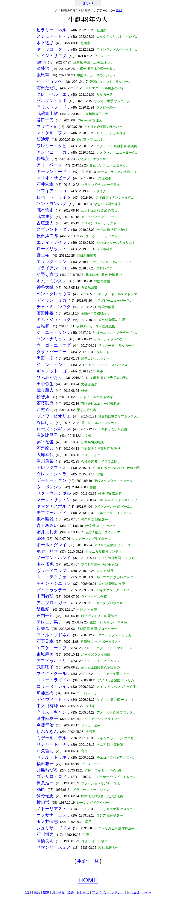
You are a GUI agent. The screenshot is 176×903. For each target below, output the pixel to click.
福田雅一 (45, 763)
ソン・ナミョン (51, 338)
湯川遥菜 (45, 461)
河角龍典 (45, 448)
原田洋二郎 (47, 235)
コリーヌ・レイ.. (52, 686)
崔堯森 (42, 628)
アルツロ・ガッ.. (52, 602)
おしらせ (82, 892)
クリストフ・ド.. (52, 107)
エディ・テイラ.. (52, 242)
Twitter (146, 892)
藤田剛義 (45, 313)
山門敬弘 (45, 596)
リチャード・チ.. (52, 744)
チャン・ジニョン (53, 583)
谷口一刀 (45, 120)
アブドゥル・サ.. (52, 660)
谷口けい (45, 422)
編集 (37, 892)
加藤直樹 (45, 692)
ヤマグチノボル (51, 506)
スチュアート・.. (52, 36)
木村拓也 (45, 564)
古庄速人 (45, 223)
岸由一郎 (45, 615)
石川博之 (45, 834)
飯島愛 (42, 609)
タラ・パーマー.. (52, 351)
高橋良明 (45, 840)
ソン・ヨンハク (51, 203)
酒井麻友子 (47, 718)
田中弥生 (45, 383)
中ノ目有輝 (47, 705)
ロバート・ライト (53, 197)
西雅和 (42, 326)
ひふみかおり (49, 377)
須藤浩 (42, 68)
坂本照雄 (45, 519)
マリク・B (46, 126)
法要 (70, 892)
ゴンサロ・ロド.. (52, 776)
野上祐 (42, 255)
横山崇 (42, 802)
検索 (46, 892)
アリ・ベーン (49, 165)
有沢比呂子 (47, 435)
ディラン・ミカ (51, 300)
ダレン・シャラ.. (52, 474)
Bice (40, 538)
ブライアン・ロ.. (52, 268)
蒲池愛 (42, 139)
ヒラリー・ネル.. (52, 29)
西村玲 (42, 409)
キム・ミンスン (51, 280)
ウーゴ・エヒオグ (53, 345)
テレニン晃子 (49, 622)
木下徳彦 (45, 42)
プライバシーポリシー (108, 892)
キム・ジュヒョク (53, 319)
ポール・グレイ (51, 544)
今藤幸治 (45, 725)
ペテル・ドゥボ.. (52, 757)
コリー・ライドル (53, 680)
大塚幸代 (45, 454)
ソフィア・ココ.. (52, 190)
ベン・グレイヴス (53, 293)
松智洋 (42, 396)
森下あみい (47, 525)
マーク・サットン (53, 499)
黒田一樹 (45, 358)
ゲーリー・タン (51, 480)
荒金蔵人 (45, 390)
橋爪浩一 (45, 782)
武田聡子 (45, 667)
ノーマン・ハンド (53, 557)
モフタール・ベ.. (52, 512)
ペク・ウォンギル (53, 493)
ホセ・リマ (47, 551)
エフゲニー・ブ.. (52, 647)
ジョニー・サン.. (52, 332)
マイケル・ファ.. (52, 132)
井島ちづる (47, 770)
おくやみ (58, 892)
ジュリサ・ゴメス (53, 828)
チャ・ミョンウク (53, 306)
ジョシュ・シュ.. (52, 364)
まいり (88, 3)
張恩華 (42, 75)
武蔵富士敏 (47, 113)
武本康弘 (45, 216)
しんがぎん (47, 731)
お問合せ (133, 892)
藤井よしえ (47, 531)
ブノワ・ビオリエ (53, 416)
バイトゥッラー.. (52, 589)
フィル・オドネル (53, 634)
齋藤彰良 (45, 403)
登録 (28, 892)
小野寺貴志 (47, 274)
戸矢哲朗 (45, 750)
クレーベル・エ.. (52, 94)
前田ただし (47, 87)
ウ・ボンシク (49, 486)
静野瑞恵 (45, 795)
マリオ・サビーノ (53, 177)
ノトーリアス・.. (52, 808)
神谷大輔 (45, 287)
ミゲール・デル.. (52, 737)
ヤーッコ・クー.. (52, 49)
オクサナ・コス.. (52, 815)
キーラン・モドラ (53, 171)
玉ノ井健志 (47, 821)
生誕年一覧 (88, 861)
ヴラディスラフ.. (52, 570)
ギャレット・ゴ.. (52, 371)
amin (41, 62)
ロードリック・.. (52, 248)
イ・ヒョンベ (49, 81)
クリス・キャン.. (52, 712)
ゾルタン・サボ (51, 100)
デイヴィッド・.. (52, 699)
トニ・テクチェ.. (52, 577)
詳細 (119, 10)
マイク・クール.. (52, 673)
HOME (88, 880)
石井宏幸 (45, 184)
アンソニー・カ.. (52, 152)
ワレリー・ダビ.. (52, 145)
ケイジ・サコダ (51, 55)
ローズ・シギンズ (53, 429)
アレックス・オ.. (52, 467)
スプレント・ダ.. (52, 229)
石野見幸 (45, 641)
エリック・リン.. (52, 261)
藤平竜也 (45, 441)
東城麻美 (45, 654)
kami (41, 789)
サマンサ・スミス (53, 847)
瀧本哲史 (45, 210)
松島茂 (42, 158)
